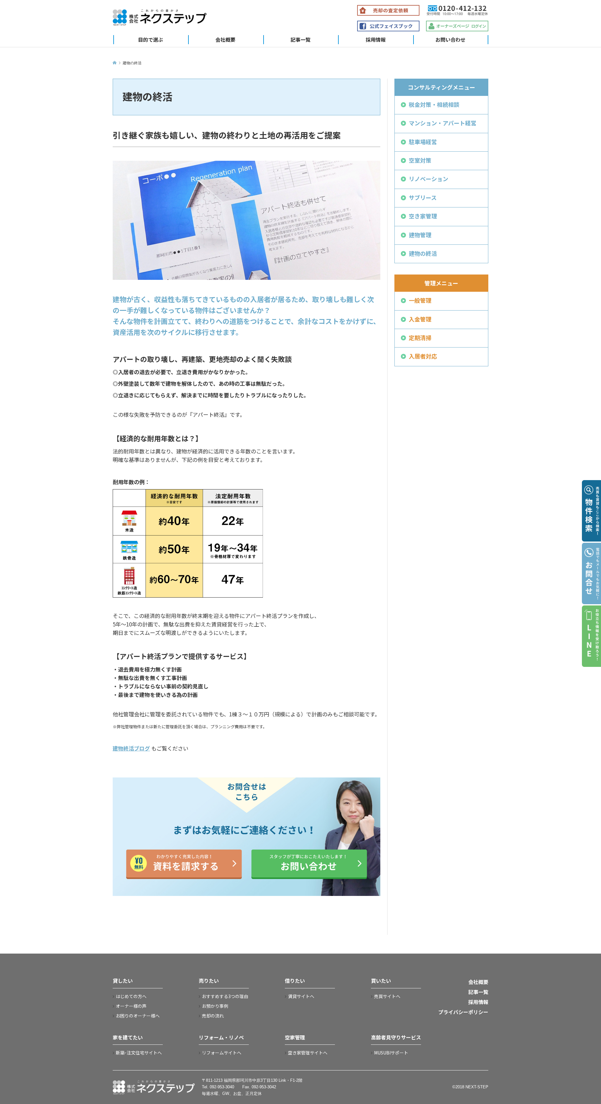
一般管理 (420, 300)
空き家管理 (423, 216)
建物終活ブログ (131, 748)
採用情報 (376, 39)
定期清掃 (420, 337)
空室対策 (420, 160)
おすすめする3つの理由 (225, 996)
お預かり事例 (215, 1006)
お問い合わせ (450, 39)
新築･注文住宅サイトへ (139, 1052)
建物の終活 (423, 253)
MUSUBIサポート (391, 1052)
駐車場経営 (423, 142)
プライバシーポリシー (463, 1012)
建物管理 (420, 235)
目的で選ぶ (150, 39)
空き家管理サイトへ (307, 1052)
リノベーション (428, 179)
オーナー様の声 (131, 1006)
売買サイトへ (387, 996)
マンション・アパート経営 (442, 123)
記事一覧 (300, 39)
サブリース (423, 197)
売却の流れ (213, 1015)
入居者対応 (423, 356)
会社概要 (225, 39)
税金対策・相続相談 (434, 104)
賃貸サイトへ (301, 996)
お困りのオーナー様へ (138, 1015)
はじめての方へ (131, 996)
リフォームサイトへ (221, 1052)
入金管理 (420, 319)
